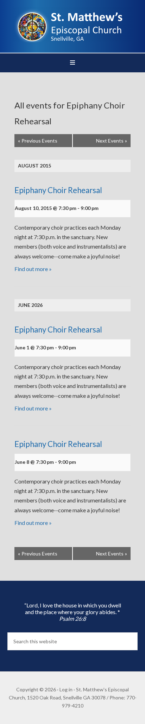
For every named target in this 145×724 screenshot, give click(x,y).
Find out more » (33, 268)
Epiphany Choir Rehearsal (58, 190)
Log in (65, 689)
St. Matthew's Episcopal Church (72, 24)
